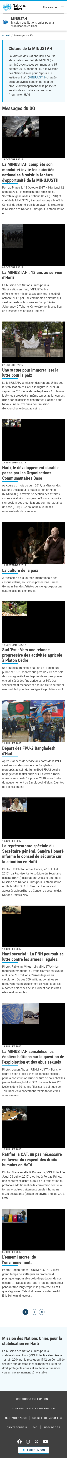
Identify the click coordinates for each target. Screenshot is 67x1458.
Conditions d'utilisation (32, 1399)
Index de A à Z (51, 1427)
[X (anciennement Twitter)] (36, 1441)
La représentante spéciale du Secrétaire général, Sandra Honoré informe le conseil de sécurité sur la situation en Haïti (33, 853)
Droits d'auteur (17, 1427)
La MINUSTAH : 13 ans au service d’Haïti (32, 275)
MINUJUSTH (37, 77)
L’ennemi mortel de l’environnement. (19, 1259)
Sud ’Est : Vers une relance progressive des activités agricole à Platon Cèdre (32, 655)
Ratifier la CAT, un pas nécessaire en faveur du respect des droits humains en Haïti (32, 1159)
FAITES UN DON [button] (36, 1450)
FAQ (35, 1427)
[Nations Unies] (14, 7)
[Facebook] (20, 1441)
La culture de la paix (20, 570)
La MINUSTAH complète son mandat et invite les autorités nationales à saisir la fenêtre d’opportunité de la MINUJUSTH (30, 172)
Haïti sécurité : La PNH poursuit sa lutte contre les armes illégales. (33, 956)
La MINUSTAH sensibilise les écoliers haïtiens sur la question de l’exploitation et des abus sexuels (33, 1056)
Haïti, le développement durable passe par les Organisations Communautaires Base (30, 473)
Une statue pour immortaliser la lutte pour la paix (30, 372)
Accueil (6, 35)
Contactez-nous (15, 1418)
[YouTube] (45, 1441)
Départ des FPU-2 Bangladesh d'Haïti (28, 750)
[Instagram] (28, 1441)
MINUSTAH (19, 18)
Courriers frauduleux (47, 1418)
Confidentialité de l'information (33, 1408)
